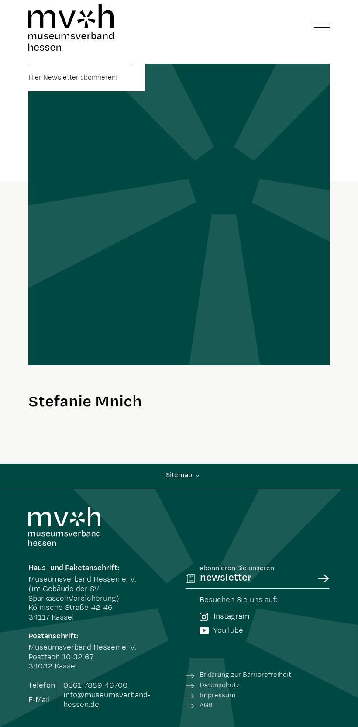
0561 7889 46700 (95, 685)
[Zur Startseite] (71, 27)
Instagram (231, 616)
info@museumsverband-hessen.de (106, 700)
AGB (206, 705)
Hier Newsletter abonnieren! (72, 77)
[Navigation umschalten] (322, 27)
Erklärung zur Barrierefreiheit (245, 675)
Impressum (218, 695)
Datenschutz (220, 685)
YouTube (228, 630)
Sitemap (179, 475)
